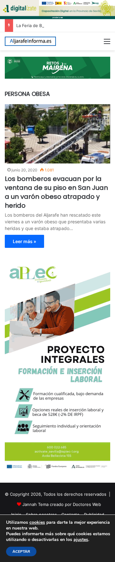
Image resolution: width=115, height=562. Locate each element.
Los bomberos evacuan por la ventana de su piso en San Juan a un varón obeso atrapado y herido (56, 192)
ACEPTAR (21, 551)
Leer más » (24, 241)
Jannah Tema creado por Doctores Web (61, 504)
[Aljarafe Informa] (30, 41)
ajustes (80, 540)
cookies (37, 522)
